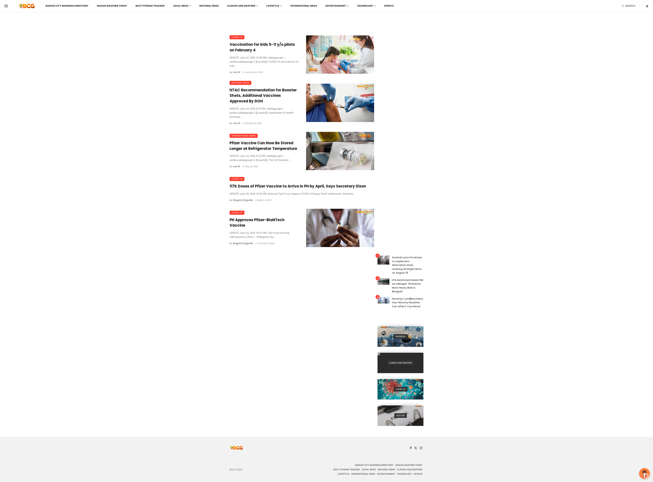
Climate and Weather (241, 5)
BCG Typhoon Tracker (150, 5)
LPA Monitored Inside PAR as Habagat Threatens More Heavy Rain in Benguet (407, 285)
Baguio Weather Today (112, 5)
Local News (180, 5)
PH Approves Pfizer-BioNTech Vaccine (257, 222)
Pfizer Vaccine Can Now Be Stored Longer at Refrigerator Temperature (263, 145)
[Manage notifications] (646, 476)
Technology (365, 5)
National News (209, 5)
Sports (389, 5)
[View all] (400, 336)
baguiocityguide (243, 200)
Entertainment (335, 5)
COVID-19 (236, 37)
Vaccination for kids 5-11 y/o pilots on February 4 (262, 47)
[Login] (647, 6)
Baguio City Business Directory (67, 5)
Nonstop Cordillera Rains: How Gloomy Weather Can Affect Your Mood (407, 302)
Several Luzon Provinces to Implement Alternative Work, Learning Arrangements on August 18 (407, 265)
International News (303, 5)
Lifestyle (272, 5)
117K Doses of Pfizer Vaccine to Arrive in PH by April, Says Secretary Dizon (298, 186)
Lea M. (236, 72)
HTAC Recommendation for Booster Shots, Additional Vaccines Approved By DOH (263, 95)
